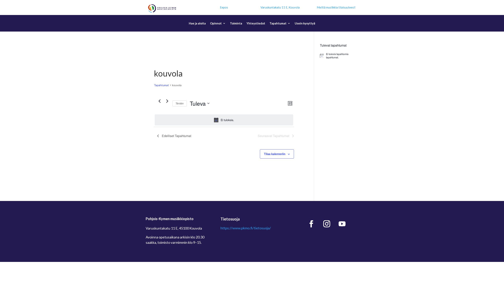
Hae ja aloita (197, 23)
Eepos (224, 7)
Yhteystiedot (255, 23)
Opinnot (216, 23)
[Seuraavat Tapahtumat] (167, 101)
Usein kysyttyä (305, 23)
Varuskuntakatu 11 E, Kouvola (280, 7)
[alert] (224, 119)
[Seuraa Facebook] (311, 224)
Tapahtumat (278, 23)
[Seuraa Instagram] (327, 224)
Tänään (180, 103)
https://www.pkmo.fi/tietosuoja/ (245, 228)
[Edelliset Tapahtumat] (159, 101)
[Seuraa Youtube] (342, 224)
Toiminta (236, 23)
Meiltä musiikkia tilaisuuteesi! (336, 7)
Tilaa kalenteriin (274, 154)
